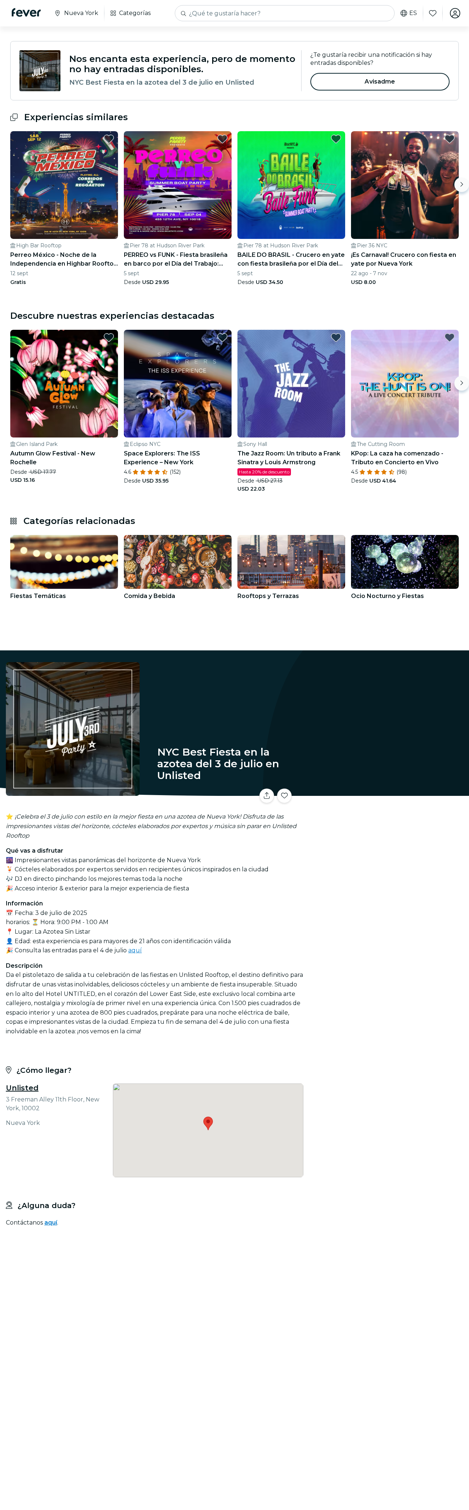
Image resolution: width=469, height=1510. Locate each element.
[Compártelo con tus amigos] (266, 796)
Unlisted (22, 1087)
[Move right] (461, 184)
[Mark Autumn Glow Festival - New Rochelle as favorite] (109, 337)
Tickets (387, 791)
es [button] (413, 13)
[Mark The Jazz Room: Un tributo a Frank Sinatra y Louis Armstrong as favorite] (336, 337)
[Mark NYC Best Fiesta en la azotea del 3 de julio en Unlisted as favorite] (284, 796)
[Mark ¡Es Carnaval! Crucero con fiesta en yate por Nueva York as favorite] (449, 139)
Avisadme (380, 81)
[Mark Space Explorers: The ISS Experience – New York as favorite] (222, 337)
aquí (135, 950)
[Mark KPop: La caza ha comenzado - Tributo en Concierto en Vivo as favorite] (449, 337)
